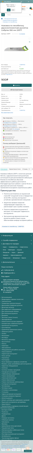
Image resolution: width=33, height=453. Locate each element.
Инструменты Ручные (10, 18)
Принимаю (28, 451)
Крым (5, 247)
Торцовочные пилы (8, 428)
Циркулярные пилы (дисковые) (11, 426)
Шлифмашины (6, 436)
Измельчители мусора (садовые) (12, 321)
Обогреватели (6, 347)
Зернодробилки (7, 319)
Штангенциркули (7, 398)
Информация (8, 235)
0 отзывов (22, 33)
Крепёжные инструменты (10, 325)
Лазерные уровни (7, 331)
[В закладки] (29, 38)
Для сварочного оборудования (11, 309)
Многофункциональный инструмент (13, 434)
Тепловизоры (6, 386)
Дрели (4, 416)
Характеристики (15, 169)
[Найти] (30, 14)
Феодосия (6, 252)
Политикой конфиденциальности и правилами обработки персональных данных (14, 446)
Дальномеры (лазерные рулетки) (12, 305)
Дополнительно (9, 262)
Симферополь (13, 247)
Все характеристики (7, 112)
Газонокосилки (6, 301)
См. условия (15, 129)
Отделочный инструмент (10, 20)
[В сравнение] (29, 42)
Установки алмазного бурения (11, 396)
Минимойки (5, 335)
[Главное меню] (21, 2)
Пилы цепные (6, 356)
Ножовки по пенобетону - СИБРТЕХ (13, 226)
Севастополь (24, 247)
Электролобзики (7, 432)
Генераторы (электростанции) (11, 303)
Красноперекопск (16, 255)
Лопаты (4, 333)
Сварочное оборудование (10, 366)
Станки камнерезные (8, 376)
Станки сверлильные (8, 380)
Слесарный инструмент (9, 372)
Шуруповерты (6, 404)
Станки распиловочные (9, 378)
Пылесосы (5, 412)
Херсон (23, 258)
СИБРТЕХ (22, 64)
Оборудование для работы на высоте (13, 349)
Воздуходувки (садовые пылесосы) (12, 299)
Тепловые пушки (7, 388)
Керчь (13, 252)
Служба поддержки (10, 240)
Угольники (5, 392)
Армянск (5, 255)
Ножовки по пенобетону (10, 22)
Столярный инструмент (9, 384)
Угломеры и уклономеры (9, 390)
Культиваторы (6, 327)
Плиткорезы (5, 360)
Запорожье (16, 258)
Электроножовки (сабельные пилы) (13, 430)
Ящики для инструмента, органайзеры (14, 402)
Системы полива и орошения (11, 370)
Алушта (19, 249)
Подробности (9, 74)
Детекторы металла (8, 307)
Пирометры (5, 358)
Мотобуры (5, 337)
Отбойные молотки (8, 420)
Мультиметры (6, 341)
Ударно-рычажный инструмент (11, 394)
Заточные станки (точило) (10, 317)
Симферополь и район (9, 122)
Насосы (4, 343)
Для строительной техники (10, 311)
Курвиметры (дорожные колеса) (12, 329)
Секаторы (5, 368)
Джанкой (20, 252)
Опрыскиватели (7, 351)
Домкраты (5, 315)
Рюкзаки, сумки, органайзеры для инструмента (16, 364)
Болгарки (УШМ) (7, 410)
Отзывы (26, 169)
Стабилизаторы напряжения (10, 374)
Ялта (4, 249)
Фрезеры (4, 424)
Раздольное (6, 258)
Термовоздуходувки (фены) (10, 438)
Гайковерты (5, 422)
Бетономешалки (7, 297)
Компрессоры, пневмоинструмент (12, 323)
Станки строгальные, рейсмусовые (13, 382)
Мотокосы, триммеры (8, 339)
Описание (3, 169)
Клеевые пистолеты (8, 418)
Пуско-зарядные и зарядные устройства (14, 362)
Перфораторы (6, 414)
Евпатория (11, 249)
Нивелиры (5, 345)
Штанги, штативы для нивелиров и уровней (15, 400)
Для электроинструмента (10, 313)
